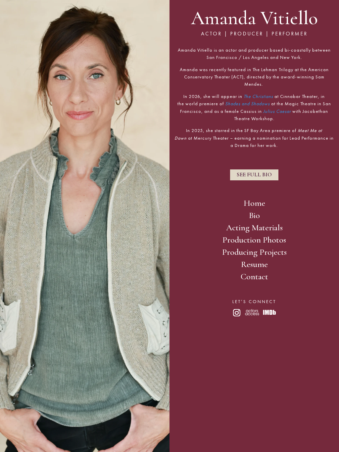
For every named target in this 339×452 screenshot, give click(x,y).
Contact (254, 277)
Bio (254, 216)
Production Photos (254, 240)
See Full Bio (254, 174)
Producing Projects (254, 253)
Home (254, 204)
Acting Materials (254, 228)
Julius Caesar (277, 111)
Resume (254, 265)
